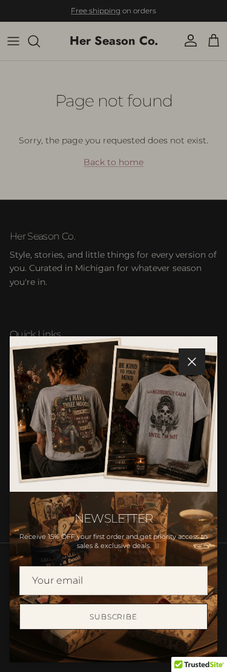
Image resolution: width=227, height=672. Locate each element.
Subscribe (114, 616)
